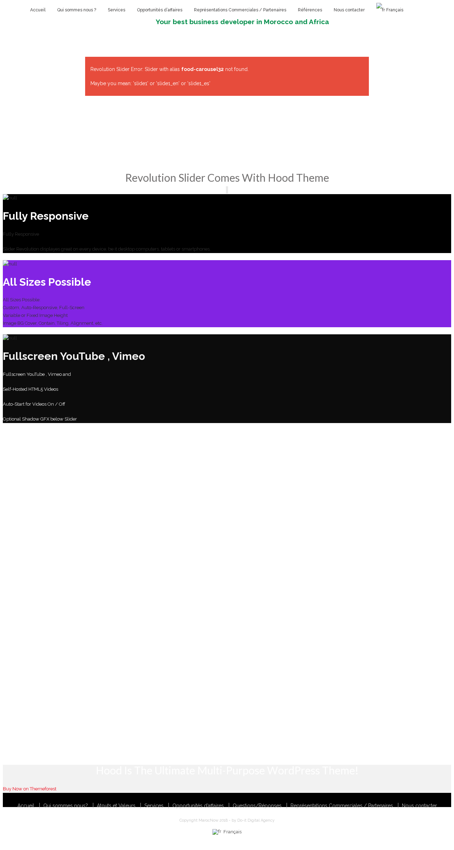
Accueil (25, 805)
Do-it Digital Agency (256, 820)
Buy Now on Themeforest (29, 788)
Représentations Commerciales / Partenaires (341, 805)
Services (154, 805)
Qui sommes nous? (65, 805)
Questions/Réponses (257, 805)
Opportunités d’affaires (198, 805)
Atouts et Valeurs (116, 805)
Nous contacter (419, 805)
